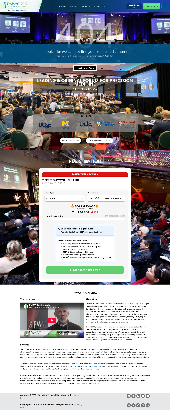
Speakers (73, 6)
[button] (85, 68)
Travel (106, 6)
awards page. (94, 383)
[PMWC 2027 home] (19, 4)
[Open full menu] (164, 6)
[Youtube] (148, 396)
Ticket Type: (49, 193)
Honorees (85, 6)
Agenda (62, 6)
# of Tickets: (92, 193)
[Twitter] (133, 396)
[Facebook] (138, 396)
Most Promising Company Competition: (85, 366)
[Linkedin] (129, 396)
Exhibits (96, 6)
